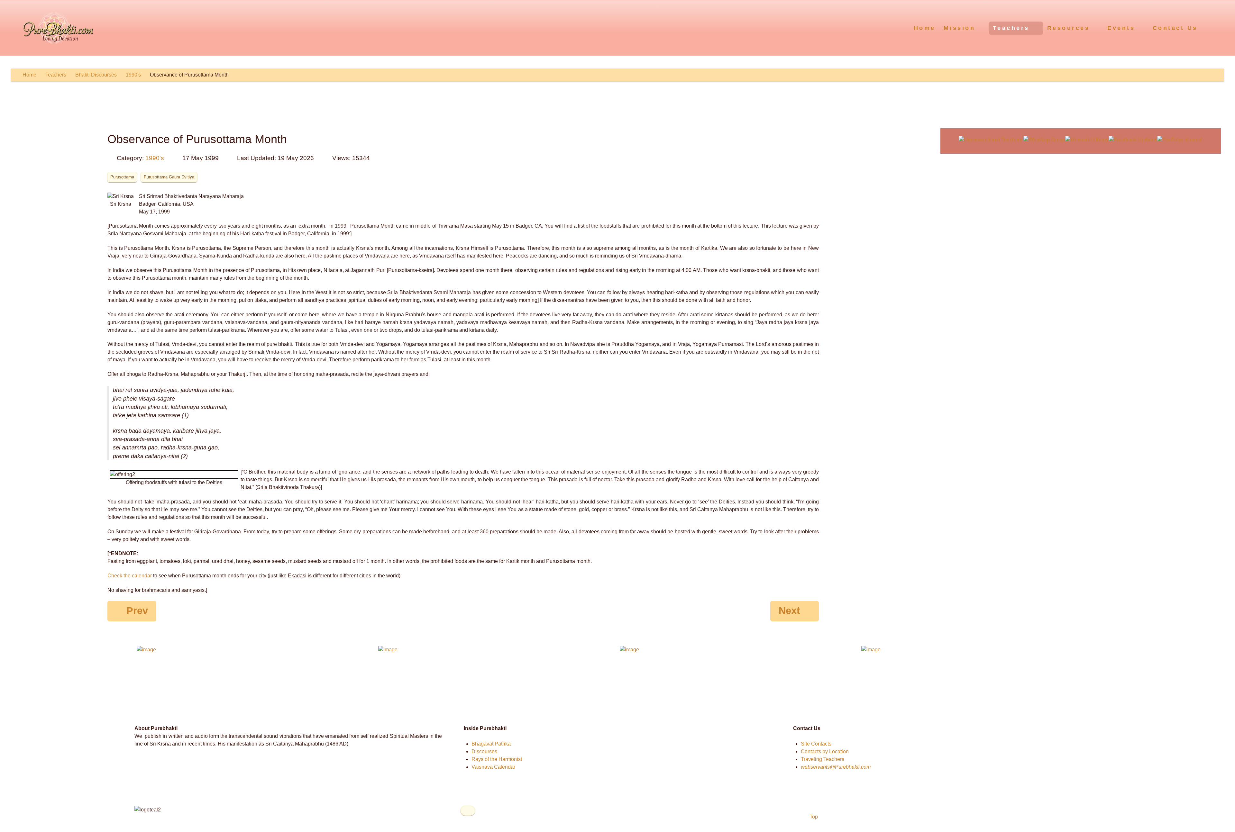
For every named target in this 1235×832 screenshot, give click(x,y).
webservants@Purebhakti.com (836, 767)
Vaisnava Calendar (493, 767)
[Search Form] (1217, 27)
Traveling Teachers (822, 759)
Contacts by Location (825, 751)
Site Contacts (816, 743)
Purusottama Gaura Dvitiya (169, 177)
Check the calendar (129, 575)
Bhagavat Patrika (491, 743)
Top (813, 816)
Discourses (484, 751)
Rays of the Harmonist (496, 759)
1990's (154, 158)
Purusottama (122, 177)
